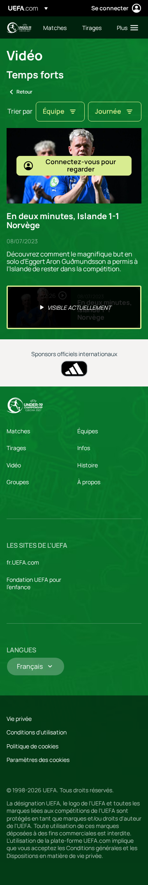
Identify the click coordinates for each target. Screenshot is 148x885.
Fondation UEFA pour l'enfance (34, 583)
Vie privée (19, 719)
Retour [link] (24, 91)
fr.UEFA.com (23, 562)
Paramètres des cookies (38, 760)
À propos (88, 482)
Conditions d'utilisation (37, 732)
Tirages (16, 448)
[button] (125, 27)
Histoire (87, 465)
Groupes (18, 482)
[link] (55, 27)
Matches (18, 431)
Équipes (87, 431)
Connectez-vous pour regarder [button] (81, 165)
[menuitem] (56, 27)
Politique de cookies (32, 746)
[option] (74, 307)
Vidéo (14, 465)
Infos (83, 448)
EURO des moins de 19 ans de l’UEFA (19, 27)
